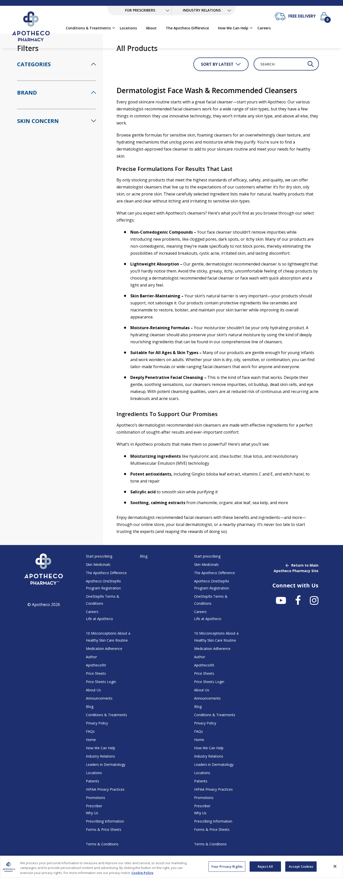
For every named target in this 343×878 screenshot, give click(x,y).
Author (91, 656)
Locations (94, 772)
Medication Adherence (104, 648)
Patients (92, 781)
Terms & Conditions (102, 844)
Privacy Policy (97, 723)
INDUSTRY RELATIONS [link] (202, 10)
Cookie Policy (142, 872)
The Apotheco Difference (106, 572)
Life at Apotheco (99, 618)
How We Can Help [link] (233, 28)
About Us (93, 690)
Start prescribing (99, 556)
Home (91, 739)
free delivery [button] (302, 16)
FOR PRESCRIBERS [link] (140, 10)
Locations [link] (128, 28)
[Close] (334, 866)
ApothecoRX (96, 665)
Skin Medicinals (98, 564)
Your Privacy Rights (227, 866)
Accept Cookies (301, 866)
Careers (92, 611)
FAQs (90, 731)
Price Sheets (96, 673)
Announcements (99, 698)
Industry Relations (100, 756)
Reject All (265, 866)
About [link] (151, 28)
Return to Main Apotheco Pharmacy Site (296, 568)
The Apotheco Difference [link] (187, 28)
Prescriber (94, 805)
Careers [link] (264, 28)
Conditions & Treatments (106, 714)
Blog (89, 706)
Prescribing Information (105, 821)
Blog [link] (143, 556)
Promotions (95, 797)
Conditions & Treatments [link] (88, 28)
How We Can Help (100, 748)
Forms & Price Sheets (103, 829)
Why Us (92, 813)
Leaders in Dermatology (105, 764)
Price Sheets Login (101, 681)
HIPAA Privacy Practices (105, 789)
